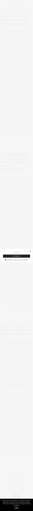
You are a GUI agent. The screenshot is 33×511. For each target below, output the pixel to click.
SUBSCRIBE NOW (16, 256)
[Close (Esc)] (30, 251)
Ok (16, 507)
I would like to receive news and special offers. (17, 259)
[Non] (31, 505)
